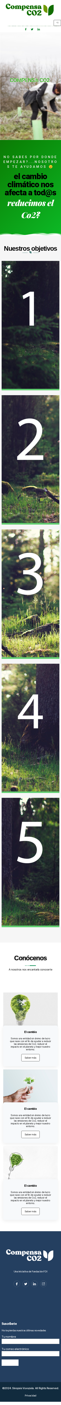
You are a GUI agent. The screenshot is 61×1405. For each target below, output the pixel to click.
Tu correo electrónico (15, 1349)
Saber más (30, 1057)
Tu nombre (9, 1336)
